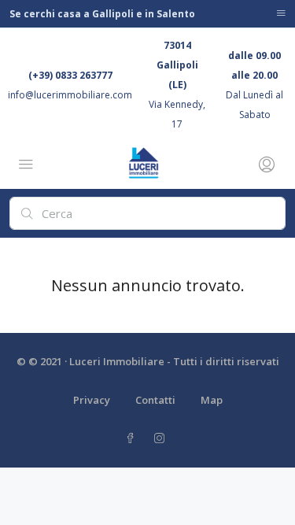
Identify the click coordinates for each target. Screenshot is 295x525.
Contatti (155, 400)
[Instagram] (162, 438)
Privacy (91, 400)
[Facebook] (133, 438)
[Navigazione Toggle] (281, 14)
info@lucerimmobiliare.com (70, 95)
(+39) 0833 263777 (70, 75)
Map (212, 400)
